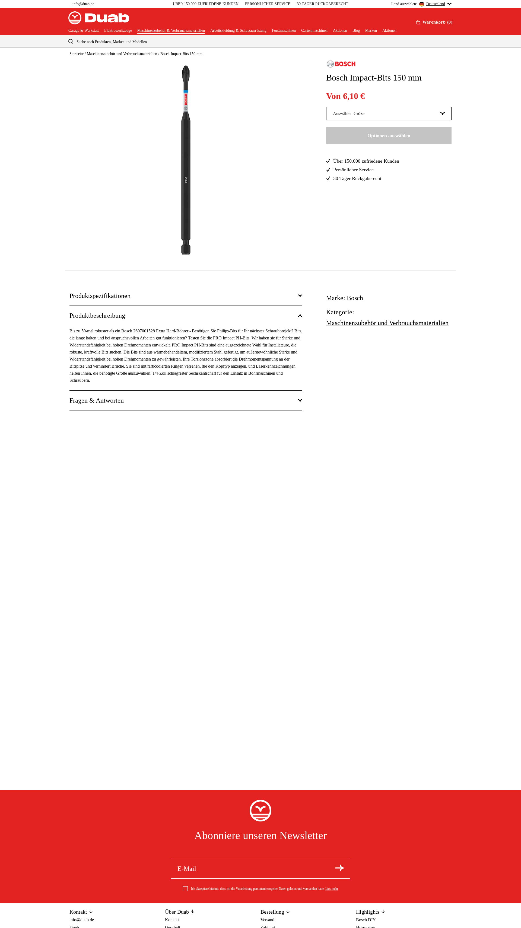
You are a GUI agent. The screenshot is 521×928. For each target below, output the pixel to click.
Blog (356, 31)
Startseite (76, 54)
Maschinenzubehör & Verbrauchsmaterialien (171, 31)
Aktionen (340, 31)
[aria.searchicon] (71, 41)
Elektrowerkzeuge (118, 31)
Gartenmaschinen (314, 31)
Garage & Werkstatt (83, 31)
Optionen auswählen (388, 135)
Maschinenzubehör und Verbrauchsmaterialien (122, 54)
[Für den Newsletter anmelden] (339, 868)
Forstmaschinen (284, 31)
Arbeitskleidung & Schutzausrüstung (238, 31)
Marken (371, 31)
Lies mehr (331, 889)
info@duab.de (83, 4)
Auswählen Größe (348, 113)
